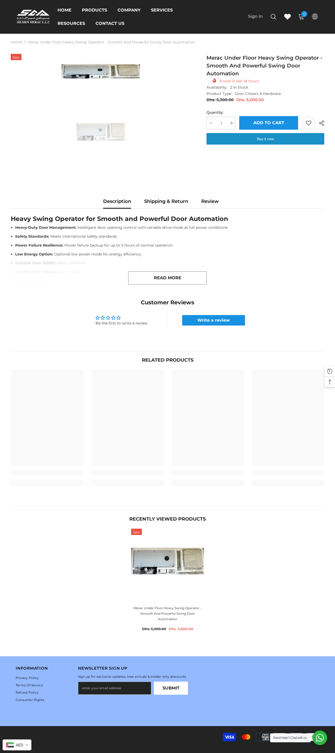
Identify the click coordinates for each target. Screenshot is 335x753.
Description (117, 201)
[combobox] (17, 744)
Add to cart (268, 122)
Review (210, 201)
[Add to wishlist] (308, 122)
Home (16, 42)
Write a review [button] (213, 320)
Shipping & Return (166, 201)
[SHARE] (319, 123)
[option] (101, 73)
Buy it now (265, 138)
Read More (167, 277)
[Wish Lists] (287, 16)
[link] (47, 473)
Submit (171, 688)
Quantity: (215, 112)
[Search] (273, 16)
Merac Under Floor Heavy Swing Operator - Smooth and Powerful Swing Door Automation (167, 613)
